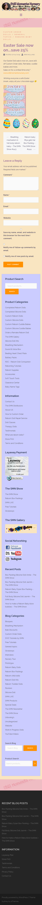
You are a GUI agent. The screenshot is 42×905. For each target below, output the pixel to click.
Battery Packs (11, 357)
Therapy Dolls (11, 427)
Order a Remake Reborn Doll (17, 333)
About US (9, 410)
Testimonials (10, 431)
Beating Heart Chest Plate (16, 353)
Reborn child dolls (12, 676)
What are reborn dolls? (14, 435)
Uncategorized (11, 721)
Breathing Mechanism (14, 345)
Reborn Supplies (12, 370)
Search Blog (10, 743)
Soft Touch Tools (12, 378)
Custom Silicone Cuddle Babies (18, 328)
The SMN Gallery (12, 337)
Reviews (8, 688)
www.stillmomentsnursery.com (16, 73)
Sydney (5, 901)
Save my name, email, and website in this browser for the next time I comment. (19, 235)
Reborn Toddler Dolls (14, 684)
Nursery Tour (10, 659)
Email (6, 206)
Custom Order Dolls (13, 634)
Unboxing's (9, 717)
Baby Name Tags (12, 387)
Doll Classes (10, 422)
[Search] (35, 763)
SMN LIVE (9, 502)
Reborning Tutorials (13, 366)
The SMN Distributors (14, 406)
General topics (11, 647)
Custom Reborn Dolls (14, 316)
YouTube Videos (12, 734)
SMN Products (11, 701)
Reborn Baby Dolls (13, 667)
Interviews (9, 655)
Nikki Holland (29, 54)
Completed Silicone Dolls (15, 312)
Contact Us (9, 402)
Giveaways (9, 511)
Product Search (12, 759)
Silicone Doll (10, 692)
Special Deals (10, 705)
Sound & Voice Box (13, 349)
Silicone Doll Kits (12, 341)
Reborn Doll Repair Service (16, 418)
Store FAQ (9, 439)
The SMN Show (11, 494)
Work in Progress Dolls (14, 730)
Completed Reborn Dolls (15, 308)
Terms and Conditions (14, 443)
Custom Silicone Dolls (14, 320)
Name (6, 195)
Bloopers (9, 621)
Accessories (10, 374)
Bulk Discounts (11, 630)
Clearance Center (12, 383)
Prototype (9, 663)
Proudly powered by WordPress (15, 897)
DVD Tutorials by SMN (14, 638)
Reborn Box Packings (14, 498)
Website (7, 218)
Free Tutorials (10, 507)
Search (12, 291)
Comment (8, 175)
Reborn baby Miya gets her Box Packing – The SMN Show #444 (28, 143)
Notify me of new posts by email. (19, 256)
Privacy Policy (7, 872)
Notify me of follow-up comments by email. (19, 249)
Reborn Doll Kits (12, 680)
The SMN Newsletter (13, 709)
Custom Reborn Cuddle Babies (18, 324)
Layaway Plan (7, 855)
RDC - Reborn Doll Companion (18, 362)
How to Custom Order (14, 414)
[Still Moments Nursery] (21, 6)
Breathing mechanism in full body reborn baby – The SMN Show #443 (14, 143)
